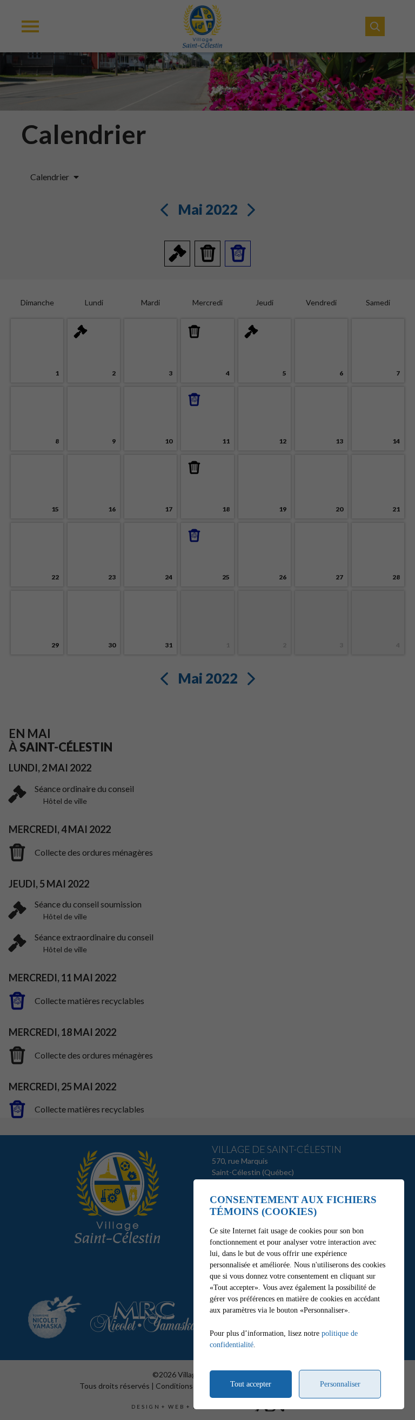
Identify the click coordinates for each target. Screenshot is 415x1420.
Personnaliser (340, 1384)
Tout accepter (250, 1384)
